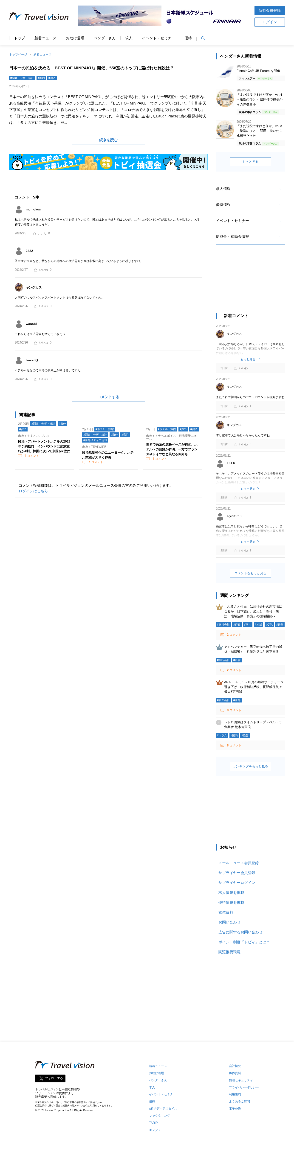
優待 (188, 38)
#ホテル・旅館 (105, 429)
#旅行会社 (223, 624)
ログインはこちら (33, 491)
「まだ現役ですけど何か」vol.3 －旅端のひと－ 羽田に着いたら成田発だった (260, 130)
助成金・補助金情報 (232, 237)
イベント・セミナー (158, 38)
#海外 (62, 423)
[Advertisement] (250, 283)
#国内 (41, 78)
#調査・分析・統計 (22, 78)
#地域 (258, 624)
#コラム (222, 735)
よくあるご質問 (239, 1101)
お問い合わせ (229, 922)
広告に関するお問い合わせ (240, 932)
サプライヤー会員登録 (236, 873)
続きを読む (108, 140)
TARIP (153, 1123)
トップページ (18, 54)
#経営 (279, 624)
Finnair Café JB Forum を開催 (258, 71)
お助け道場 (75, 38)
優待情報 (223, 205)
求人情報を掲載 (231, 893)
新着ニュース (45, 38)
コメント (32, 456)
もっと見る (250, 161)
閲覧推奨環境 (229, 952)
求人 (129, 38)
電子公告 (235, 1108)
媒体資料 (225, 912)
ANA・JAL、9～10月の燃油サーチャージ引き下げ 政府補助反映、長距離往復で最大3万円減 (253, 687)
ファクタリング (159, 1115)
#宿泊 (52, 78)
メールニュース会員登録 (238, 863)
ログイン (269, 22)
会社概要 (235, 1066)
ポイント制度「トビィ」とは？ (244, 942)
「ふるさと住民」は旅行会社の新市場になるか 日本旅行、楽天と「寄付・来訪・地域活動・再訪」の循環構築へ (253, 611)
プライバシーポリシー (244, 1087)
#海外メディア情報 (95, 440)
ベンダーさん (105, 38)
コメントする (108, 397)
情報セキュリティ (241, 1080)
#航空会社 (223, 700)
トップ (19, 38)
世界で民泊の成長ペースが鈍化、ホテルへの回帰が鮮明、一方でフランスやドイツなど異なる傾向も (172, 449)
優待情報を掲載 (231, 902)
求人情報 (223, 189)
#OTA (269, 624)
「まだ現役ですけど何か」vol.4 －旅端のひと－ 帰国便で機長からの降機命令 (260, 99)
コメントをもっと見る (250, 573)
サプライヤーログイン (236, 883)
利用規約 (235, 1094)
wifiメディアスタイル (163, 1108)
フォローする (54, 1078)
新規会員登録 (270, 10)
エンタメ (155, 1130)
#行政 (236, 624)
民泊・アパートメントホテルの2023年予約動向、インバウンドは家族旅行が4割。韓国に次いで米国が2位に (44, 446)
